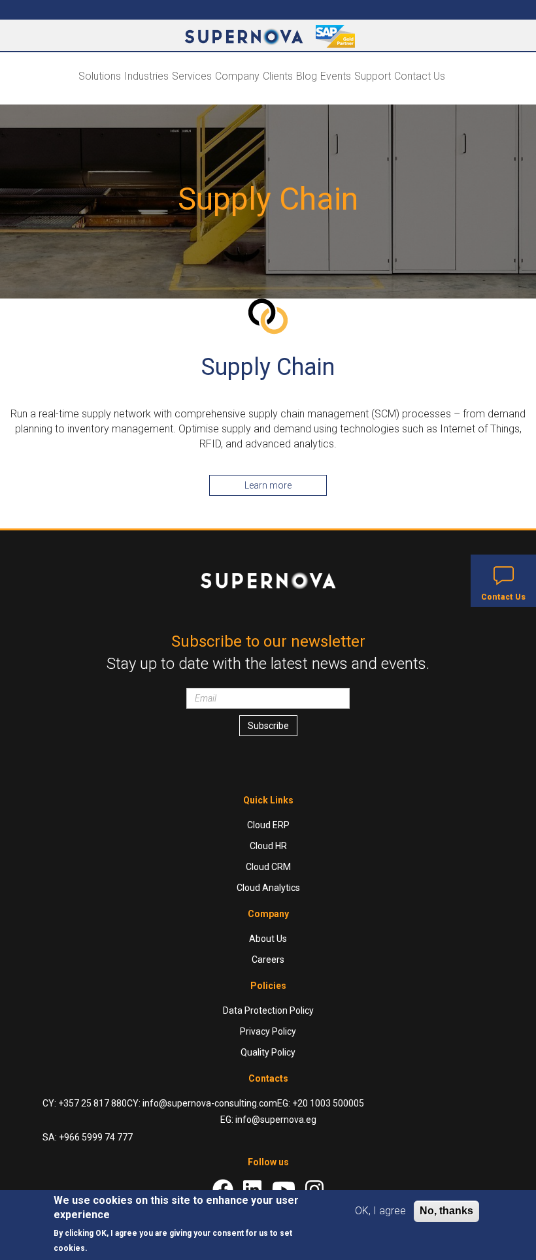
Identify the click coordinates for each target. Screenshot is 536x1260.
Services (192, 76)
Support (372, 76)
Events (335, 76)
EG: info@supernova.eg (268, 1119)
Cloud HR (268, 846)
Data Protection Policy (268, 1010)
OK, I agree (380, 1210)
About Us (268, 938)
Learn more (268, 485)
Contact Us (419, 76)
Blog (306, 76)
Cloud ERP (268, 825)
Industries (146, 76)
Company (237, 76)
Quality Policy (268, 1052)
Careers (268, 959)
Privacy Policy (268, 1031)
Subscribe (268, 725)
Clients (278, 76)
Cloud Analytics (268, 887)
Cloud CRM (268, 867)
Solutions (99, 76)
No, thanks (446, 1210)
